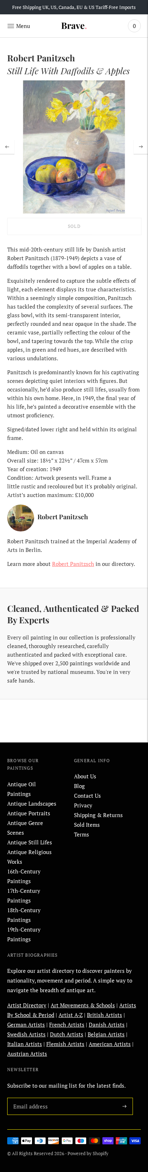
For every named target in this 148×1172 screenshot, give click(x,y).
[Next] (141, 147)
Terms (81, 834)
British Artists (104, 1014)
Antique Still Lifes (29, 842)
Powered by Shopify (88, 1153)
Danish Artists (107, 1024)
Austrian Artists (27, 1053)
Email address (29, 1097)
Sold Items (87, 824)
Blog (79, 785)
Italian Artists (24, 1043)
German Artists (26, 1024)
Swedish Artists (26, 1034)
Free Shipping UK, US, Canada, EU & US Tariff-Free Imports (74, 7)
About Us (85, 776)
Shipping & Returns (98, 815)
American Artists (110, 1043)
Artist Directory (26, 1005)
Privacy (83, 805)
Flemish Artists (65, 1043)
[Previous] (7, 147)
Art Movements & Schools (83, 1005)
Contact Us (87, 795)
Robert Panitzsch (73, 563)
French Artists (66, 1024)
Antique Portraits (28, 813)
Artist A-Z (71, 1014)
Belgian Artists (106, 1034)
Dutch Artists (66, 1034)
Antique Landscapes (31, 803)
